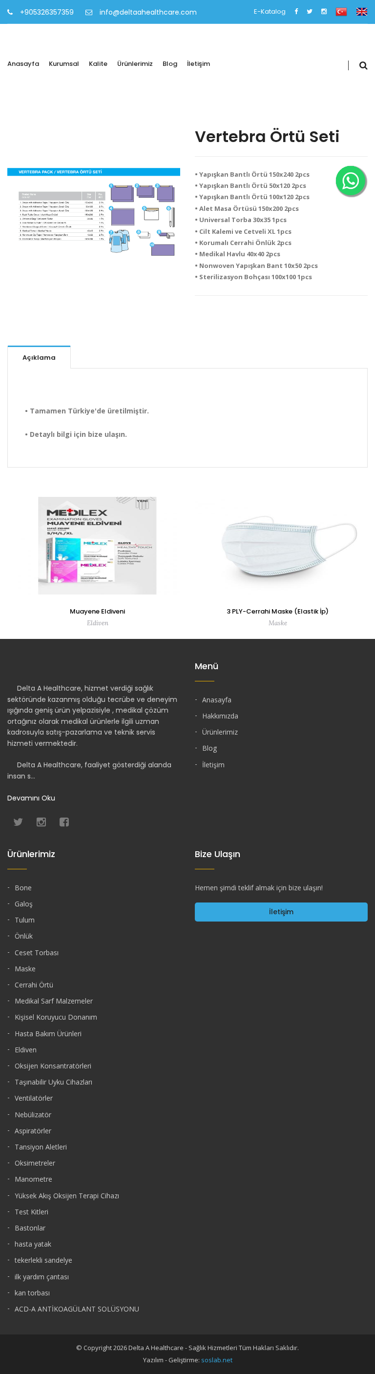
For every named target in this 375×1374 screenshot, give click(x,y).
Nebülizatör (33, 1114)
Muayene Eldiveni (97, 611)
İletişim (198, 63)
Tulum (25, 919)
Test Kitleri (31, 1211)
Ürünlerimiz (135, 63)
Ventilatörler (34, 1098)
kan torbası (32, 1292)
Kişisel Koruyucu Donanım (56, 1017)
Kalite (98, 63)
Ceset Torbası (37, 952)
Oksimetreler (35, 1163)
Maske (25, 968)
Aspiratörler (33, 1130)
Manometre (33, 1179)
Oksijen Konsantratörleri (53, 1065)
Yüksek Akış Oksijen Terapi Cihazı (67, 1195)
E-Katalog (270, 11)
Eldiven (26, 1049)
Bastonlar (30, 1227)
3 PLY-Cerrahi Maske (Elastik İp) (278, 611)
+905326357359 (47, 12)
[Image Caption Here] (93, 216)
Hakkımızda (220, 715)
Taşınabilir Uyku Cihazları (53, 1082)
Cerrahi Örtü (34, 984)
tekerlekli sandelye (43, 1260)
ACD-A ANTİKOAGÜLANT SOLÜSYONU (77, 1308)
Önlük (24, 936)
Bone (23, 887)
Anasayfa (23, 63)
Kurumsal (64, 63)
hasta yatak (33, 1244)
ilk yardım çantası (42, 1276)
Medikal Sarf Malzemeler (54, 1000)
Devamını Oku (31, 798)
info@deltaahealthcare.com (148, 12)
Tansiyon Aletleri (41, 1146)
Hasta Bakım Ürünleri (48, 1033)
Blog (170, 63)
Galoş (24, 903)
